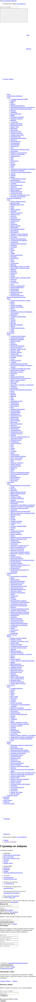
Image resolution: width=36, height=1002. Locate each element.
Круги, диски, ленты (16, 458)
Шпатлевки (13, 128)
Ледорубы (13, 383)
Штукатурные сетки (16, 185)
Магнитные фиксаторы (17, 346)
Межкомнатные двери (17, 204)
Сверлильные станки (16, 432)
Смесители (13, 510)
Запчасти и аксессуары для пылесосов (21, 774)
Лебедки (13, 175)
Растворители (14, 258)
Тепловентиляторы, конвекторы (20, 751)
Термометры (14, 675)
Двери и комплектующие (18, 201)
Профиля (13, 269)
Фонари (12, 631)
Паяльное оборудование (17, 409)
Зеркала (12, 516)
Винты (12, 302)
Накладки (13, 216)
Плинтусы (13, 279)
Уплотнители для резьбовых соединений (22, 505)
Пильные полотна (15, 440)
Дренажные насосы (16, 584)
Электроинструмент (16, 401)
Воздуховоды (14, 232)
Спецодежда (14, 790)
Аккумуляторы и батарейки (18, 576)
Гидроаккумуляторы (16, 563)
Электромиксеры (15, 430)
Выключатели (14, 615)
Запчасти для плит (15, 781)
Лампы (12, 628)
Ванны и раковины (16, 534)
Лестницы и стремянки (17, 170)
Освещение (13, 626)
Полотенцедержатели (16, 558)
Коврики (13, 673)
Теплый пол (14, 759)
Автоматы (13, 617)
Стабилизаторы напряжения (19, 625)
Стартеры (13, 599)
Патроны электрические (17, 592)
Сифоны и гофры (15, 497)
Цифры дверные (15, 209)
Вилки (12, 578)
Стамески (13, 362)
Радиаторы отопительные (18, 753)
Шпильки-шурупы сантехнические (20, 537)
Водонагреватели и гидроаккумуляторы (22, 560)
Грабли (12, 693)
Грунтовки (13, 247)
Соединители (14, 282)
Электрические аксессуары (18, 604)
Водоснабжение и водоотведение (20, 485)
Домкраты (13, 386)
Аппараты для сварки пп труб (19, 545)
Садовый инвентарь (16, 688)
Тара (11, 398)
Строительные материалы (14, 96)
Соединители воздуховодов (18, 240)
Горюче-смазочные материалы (19, 474)
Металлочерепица (15, 114)
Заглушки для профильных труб (20, 195)
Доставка (6, 798)
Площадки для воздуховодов (19, 235)
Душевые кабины (15, 542)
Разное (9, 742)
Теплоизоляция (15, 144)
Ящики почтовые (15, 651)
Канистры (13, 475)
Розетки (13, 597)
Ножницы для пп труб (17, 550)
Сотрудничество (8, 877)
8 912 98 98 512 (21, 4)
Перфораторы (14, 402)
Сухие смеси (14, 122)
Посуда (12, 656)
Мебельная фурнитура (17, 665)
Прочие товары (15, 794)
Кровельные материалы (17, 105)
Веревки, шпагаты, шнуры (18, 638)
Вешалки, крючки (15, 639)
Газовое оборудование (17, 338)
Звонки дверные (15, 226)
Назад (8, 94)
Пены (12, 260)
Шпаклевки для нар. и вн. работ (20, 266)
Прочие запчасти (15, 464)
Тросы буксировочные (17, 787)
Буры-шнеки (14, 711)
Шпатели (13, 394)
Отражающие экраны (16, 755)
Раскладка (13, 271)
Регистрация (9, 910)
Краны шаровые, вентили (18, 492)
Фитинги (13, 488)
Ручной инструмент (16, 347)
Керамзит (13, 120)
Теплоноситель (14, 568)
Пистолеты (13, 373)
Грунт (12, 721)
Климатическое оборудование (19, 750)
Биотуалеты (14, 734)
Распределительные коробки (19, 623)
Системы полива (15, 732)
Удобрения (13, 719)
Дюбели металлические (17, 328)
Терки (12, 399)
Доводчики (13, 217)
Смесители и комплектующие (19, 508)
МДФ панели (14, 161)
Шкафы (12, 662)
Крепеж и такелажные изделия (16, 297)
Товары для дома (12, 634)
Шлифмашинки (15, 414)
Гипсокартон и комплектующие (19, 149)
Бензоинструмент (15, 466)
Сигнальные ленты (16, 193)
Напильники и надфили (17, 370)
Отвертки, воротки (16, 352)
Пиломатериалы (15, 156)
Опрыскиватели (15, 712)
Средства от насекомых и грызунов (21, 654)
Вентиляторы (14, 230)
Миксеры (13, 396)
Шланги (12, 342)
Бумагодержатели (15, 557)
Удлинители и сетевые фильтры (20, 602)
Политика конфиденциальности (13, 872)
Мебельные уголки (16, 672)
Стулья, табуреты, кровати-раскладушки (22, 660)
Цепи (12, 471)
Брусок (12, 162)
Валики (12, 393)
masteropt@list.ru (8, 888)
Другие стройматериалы (17, 182)
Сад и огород (11, 685)
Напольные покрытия (17, 295)
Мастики (13, 110)
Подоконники (14, 290)
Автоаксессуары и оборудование (20, 784)
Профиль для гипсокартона (18, 152)
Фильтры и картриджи (17, 498)
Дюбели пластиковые (17, 307)
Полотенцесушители (16, 748)
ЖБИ (12, 102)
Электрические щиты (17, 622)
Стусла (12, 359)
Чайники (13, 649)
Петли (12, 206)
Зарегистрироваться (7, 965)
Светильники (14, 630)
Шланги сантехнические (17, 493)
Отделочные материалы (14, 198)
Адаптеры (13, 451)
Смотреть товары (5, 981)
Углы (12, 284)
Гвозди (12, 303)
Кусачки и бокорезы (16, 355)
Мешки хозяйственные (17, 677)
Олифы (12, 253)
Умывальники (14, 540)
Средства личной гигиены (18, 647)
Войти (3, 910)
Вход (28, 35)
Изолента (13, 607)
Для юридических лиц (10, 879)
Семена (12, 717)
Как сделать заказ (8, 856)
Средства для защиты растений (19, 724)
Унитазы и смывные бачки (18, 526)
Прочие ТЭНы (14, 777)
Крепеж (12, 535)
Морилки (13, 264)
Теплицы (13, 727)
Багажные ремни (15, 680)
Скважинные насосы (16, 587)
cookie (16, 999)
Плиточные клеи (15, 136)
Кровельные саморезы (17, 117)
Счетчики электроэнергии (18, 610)
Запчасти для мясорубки (17, 776)
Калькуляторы (7, 800)
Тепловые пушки (15, 761)
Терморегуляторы (15, 756)
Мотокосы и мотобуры (17, 708)
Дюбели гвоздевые (16, 305)
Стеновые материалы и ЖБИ (19, 99)
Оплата (5, 861)
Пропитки (13, 256)
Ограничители (14, 221)
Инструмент (10, 333)
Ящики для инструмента (17, 380)
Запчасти (13, 768)
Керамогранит (14, 289)
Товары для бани (15, 782)
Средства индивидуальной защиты (20, 172)
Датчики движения (16, 618)
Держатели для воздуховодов (19, 234)
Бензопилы (13, 467)
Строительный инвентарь (18, 178)
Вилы (12, 691)
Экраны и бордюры (16, 521)
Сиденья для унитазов (17, 531)
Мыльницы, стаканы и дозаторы (20, 553)
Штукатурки (14, 130)
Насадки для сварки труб (17, 547)
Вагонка (12, 164)
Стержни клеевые (15, 443)
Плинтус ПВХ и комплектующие (20, 277)
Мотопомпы (14, 480)
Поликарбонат (14, 730)
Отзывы (5, 871)
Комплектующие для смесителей (20, 511)
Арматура (13, 187)
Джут (12, 148)
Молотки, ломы (15, 351)
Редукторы (13, 237)
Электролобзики (15, 411)
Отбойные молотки (16, 433)
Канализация (14, 495)
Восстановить (14, 912)
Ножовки (13, 357)
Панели (12, 274)
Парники (13, 729)
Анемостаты (14, 242)
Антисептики (14, 263)
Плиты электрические (17, 763)
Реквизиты (6, 869)
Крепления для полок (16, 670)
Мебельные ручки (15, 664)
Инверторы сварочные (17, 339)
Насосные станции (16, 591)
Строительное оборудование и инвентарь (22, 169)
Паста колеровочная (16, 255)
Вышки (12, 177)
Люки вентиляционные (17, 229)
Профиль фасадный (16, 191)
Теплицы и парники (16, 725)
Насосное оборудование (17, 581)
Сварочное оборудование (18, 336)
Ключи (12, 375)
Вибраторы (13, 422)
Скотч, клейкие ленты (17, 678)
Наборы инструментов (17, 376)
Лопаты (12, 690)
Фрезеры (13, 435)
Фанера (12, 165)
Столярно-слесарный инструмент (20, 368)
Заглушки (13, 281)
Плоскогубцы (14, 354)
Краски (12, 250)
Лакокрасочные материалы (18, 243)
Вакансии (6, 802)
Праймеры (13, 112)
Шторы (12, 518)
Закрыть (14, 981)
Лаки (12, 251)
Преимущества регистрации (11, 855)
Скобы (12, 318)
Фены (12, 407)
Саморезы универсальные (18, 316)
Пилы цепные (14, 419)
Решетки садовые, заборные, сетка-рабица (23, 735)
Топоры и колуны (15, 360)
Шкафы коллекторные (17, 501)
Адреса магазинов (8, 803)
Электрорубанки (15, 412)
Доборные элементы (16, 118)
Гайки (12, 329)
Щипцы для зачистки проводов (20, 612)
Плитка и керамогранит (17, 286)
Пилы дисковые (15, 420)
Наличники (13, 224)
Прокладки (13, 490)
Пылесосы (13, 425)
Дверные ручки (15, 214)
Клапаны (13, 500)
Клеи (12, 248)
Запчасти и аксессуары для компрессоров (22, 772)
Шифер (12, 115)
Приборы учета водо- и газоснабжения (22, 506)
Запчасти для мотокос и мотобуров (20, 709)
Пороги (12, 222)
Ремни (12, 453)
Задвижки (13, 211)
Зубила (12, 449)
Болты (12, 331)
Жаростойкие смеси (16, 125)
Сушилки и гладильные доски (19, 641)
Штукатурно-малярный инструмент (21, 389)
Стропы (12, 174)
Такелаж (13, 320)
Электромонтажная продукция (19, 613)
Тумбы (12, 524)
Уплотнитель (14, 146)
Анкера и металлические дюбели (20, 300)
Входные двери (15, 203)
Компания (6, 797)
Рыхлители (13, 698)
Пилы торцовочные (16, 423)
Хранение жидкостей (17, 652)
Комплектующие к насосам (18, 586)
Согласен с (14, 963)
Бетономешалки (15, 180)
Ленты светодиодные (17, 620)
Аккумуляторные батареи (18, 456)
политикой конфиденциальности (18, 963)
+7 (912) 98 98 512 (21, 837)
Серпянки (13, 183)
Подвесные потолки (16, 292)
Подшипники (14, 441)
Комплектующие (15, 219)
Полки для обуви (15, 659)
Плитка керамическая (16, 287)
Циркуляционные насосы (18, 589)
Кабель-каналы (15, 579)
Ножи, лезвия (14, 381)
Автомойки (13, 785)
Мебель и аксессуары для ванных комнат (22, 513)
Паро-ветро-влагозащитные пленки (21, 109)
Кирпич (12, 104)
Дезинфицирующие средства (19, 646)
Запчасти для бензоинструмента (20, 472)
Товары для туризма (16, 792)
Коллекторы (14, 503)
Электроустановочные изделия (19, 609)
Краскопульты (14, 428)
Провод (12, 594)
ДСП (11, 167)
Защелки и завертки (16, 212)
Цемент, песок (14, 127)
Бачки (12, 529)
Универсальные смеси (17, 135)
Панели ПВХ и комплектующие (20, 268)
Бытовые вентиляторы (17, 682)
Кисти (12, 391)
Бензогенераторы (15, 477)
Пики (12, 461)
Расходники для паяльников (18, 605)
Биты (12, 445)
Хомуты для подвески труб (18, 539)
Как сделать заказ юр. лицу (11, 858)
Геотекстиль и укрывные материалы (21, 738)
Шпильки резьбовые (16, 324)
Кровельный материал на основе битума (22, 107)
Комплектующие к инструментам (20, 378)
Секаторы (13, 699)
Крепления (13, 273)
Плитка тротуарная (16, 188)
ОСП (12, 159)
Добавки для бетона (16, 133)
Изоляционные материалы (18, 138)
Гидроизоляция (15, 143)
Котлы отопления (15, 764)
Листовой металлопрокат (18, 196)
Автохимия (13, 789)
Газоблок (13, 100)
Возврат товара (8, 863)
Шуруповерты (14, 406)
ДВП (11, 157)
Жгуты (12, 308)
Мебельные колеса (15, 669)
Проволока (13, 315)
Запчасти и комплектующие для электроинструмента (20, 437)
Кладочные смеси (15, 131)
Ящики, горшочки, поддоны (18, 722)
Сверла (12, 448)
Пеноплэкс (13, 139)
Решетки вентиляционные (18, 239)
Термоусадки (14, 596)
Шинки (12, 469)
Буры (12, 446)
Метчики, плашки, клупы (18, 349)
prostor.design (14, 902)
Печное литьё (14, 643)
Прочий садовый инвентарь (18, 714)
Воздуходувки (14, 479)
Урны (12, 740)
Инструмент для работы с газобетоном (22, 385)
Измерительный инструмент (19, 363)
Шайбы (12, 326)
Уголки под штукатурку (17, 154)
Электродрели (14, 404)
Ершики (12, 555)
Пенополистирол (15, 141)
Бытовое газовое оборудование (19, 766)
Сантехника (10, 482)
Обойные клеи (15, 294)
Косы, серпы (14, 696)
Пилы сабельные (15, 427)
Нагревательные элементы (18, 600)
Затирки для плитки (16, 123)
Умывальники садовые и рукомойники (22, 737)
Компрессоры (14, 417)
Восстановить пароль (7, 922)
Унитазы (13, 527)
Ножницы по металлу (17, 372)
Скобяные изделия (15, 667)
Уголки (12, 276)
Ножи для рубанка (15, 459)
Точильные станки (16, 415)
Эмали (12, 261)
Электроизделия (12, 573)
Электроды (13, 344)
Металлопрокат (15, 190)
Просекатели (14, 388)
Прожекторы (14, 633)
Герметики (13, 245)
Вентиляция (14, 227)
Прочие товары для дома (18, 683)
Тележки (13, 701)
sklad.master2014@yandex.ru (11, 893)
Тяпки (12, 695)
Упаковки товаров (12, 795)
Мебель (12, 657)
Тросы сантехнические (17, 548)
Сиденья (13, 519)
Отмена (14, 924)
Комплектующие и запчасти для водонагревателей (20, 565)
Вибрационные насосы (17, 583)
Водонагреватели (15, 561)
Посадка (12, 716)
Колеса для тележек (16, 703)
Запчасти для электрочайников (19, 779)
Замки (12, 208)
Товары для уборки (16, 644)
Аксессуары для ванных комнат (19, 552)
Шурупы (13, 323)
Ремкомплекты (14, 454)
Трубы (12, 487)
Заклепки (13, 310)
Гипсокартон (14, 151)
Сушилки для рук (15, 523)
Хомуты (13, 321)
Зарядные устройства (16, 462)
